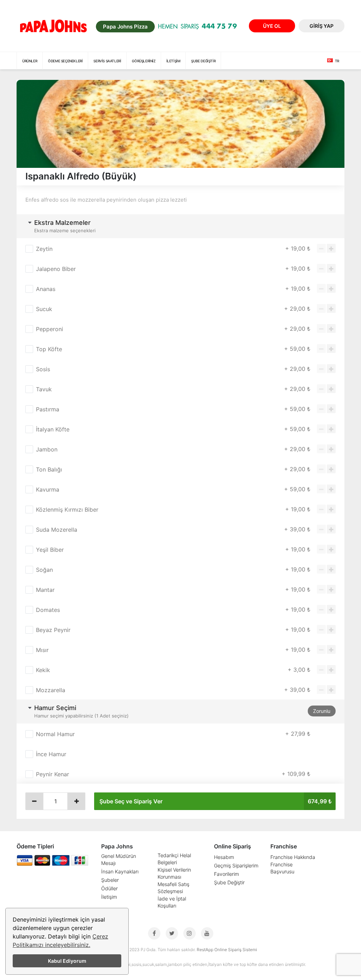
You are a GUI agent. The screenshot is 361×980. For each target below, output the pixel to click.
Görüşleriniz (143, 61)
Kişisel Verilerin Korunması (174, 873)
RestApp (205, 949)
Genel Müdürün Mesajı (118, 859)
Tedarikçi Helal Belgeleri (174, 858)
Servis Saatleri (107, 61)
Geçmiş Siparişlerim (236, 865)
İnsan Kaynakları (120, 871)
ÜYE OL (272, 26)
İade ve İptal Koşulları (172, 902)
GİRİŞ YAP (322, 26)
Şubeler (110, 880)
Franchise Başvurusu (282, 867)
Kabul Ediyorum (67, 961)
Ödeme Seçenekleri (65, 61)
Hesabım (224, 857)
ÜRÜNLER (29, 61)
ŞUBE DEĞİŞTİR (203, 61)
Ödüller (109, 888)
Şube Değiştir (229, 882)
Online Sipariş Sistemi (235, 949)
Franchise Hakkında (292, 857)
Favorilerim (226, 874)
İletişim (173, 61)
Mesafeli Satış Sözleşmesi (173, 887)
